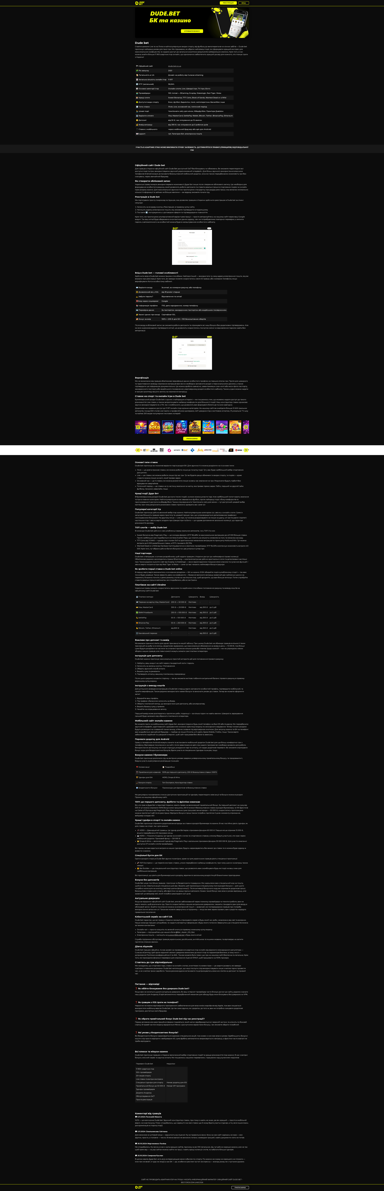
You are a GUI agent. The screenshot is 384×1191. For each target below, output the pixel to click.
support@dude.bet (176, 935)
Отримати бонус (192, 31)
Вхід (244, 3)
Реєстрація (228, 3)
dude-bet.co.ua (174, 66)
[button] (138, 427)
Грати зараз (192, 439)
